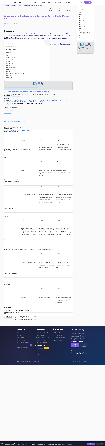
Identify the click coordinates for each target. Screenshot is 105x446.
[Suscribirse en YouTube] (77, 353)
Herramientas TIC (23, 340)
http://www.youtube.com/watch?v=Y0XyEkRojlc (15, 121)
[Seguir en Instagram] (75, 353)
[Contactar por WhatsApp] (85, 353)
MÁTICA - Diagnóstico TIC (43, 342)
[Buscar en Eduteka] (81, 2)
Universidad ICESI (59, 340)
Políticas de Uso (58, 335)
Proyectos (21, 337)
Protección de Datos (60, 337)
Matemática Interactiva (24, 342)
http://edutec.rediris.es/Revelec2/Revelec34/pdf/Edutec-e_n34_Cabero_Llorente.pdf (28, 91)
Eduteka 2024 (42, 348)
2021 (38, 352)
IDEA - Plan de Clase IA (42, 332)
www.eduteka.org (8, 113)
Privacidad (85, 361)
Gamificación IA (41, 340)
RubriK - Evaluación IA (42, 335)
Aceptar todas (91, 443)
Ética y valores (17, 5)
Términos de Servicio (76, 361)
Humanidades (11, 5)
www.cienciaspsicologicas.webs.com (12, 96)
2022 (38, 350)
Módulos (21, 335)
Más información (71, 444)
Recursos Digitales (23, 347)
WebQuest (6, 5)
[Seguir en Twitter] (83, 353)
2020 (38, 354)
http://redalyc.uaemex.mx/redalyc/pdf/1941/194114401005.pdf (19, 130)
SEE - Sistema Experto (25, 345)
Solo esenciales (99, 443)
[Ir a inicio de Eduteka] (18, 2)
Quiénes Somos (59, 332)
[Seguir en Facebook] (72, 353)
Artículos (21, 332)
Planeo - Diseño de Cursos (43, 337)
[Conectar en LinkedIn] (80, 353)
